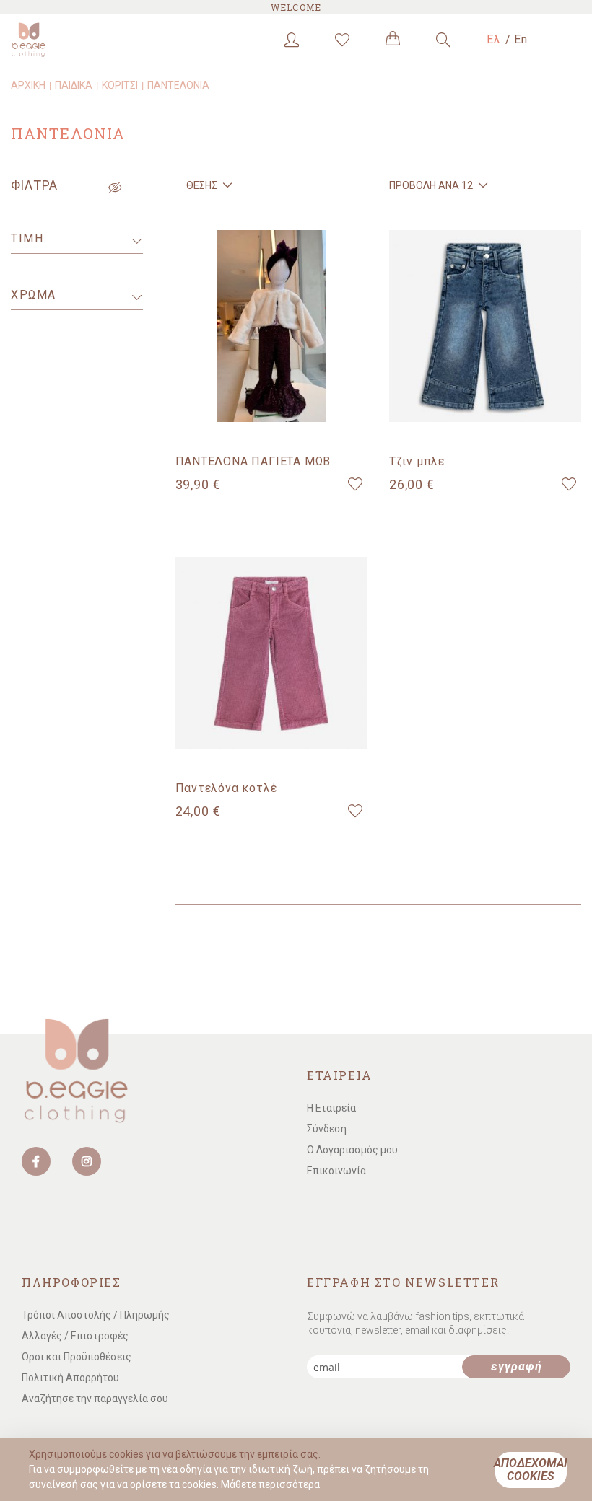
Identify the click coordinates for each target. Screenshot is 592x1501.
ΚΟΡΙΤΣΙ (120, 85)
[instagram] (86, 1161)
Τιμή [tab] (27, 238)
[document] (298, 1469)
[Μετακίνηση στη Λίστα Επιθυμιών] (355, 484)
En (521, 39)
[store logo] (72, 39)
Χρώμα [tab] (33, 294)
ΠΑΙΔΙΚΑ (73, 85)
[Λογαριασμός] (291, 39)
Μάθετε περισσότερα (270, 1484)
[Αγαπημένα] (342, 39)
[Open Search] (443, 39)
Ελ (494, 39)
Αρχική (28, 85)
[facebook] (36, 1161)
